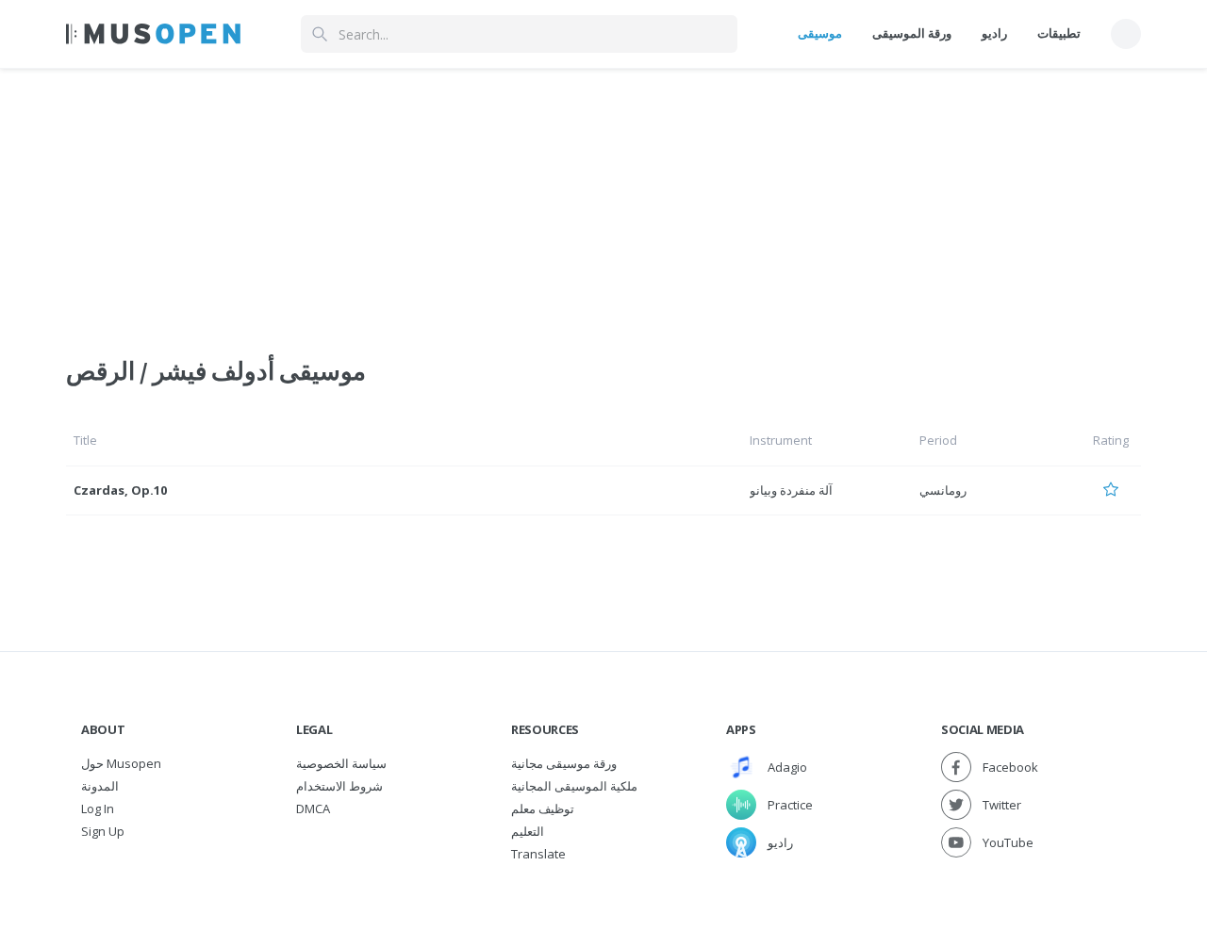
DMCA (313, 808)
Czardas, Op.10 (120, 490)
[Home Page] (153, 34)
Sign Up (102, 831)
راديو (994, 32)
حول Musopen (121, 763)
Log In (97, 808)
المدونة (100, 785)
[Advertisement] (603, 201)
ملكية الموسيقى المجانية (574, 785)
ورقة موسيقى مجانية (564, 763)
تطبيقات (1059, 32)
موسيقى (820, 32)
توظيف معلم (542, 808)
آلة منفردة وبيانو (791, 490)
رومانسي (943, 490)
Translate (538, 853)
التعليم (527, 831)
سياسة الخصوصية (341, 763)
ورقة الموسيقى (911, 32)
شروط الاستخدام (339, 785)
